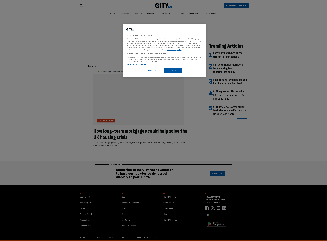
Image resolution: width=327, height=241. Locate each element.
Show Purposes (154, 70)
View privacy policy (174, 50)
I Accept (173, 71)
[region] (164, 50)
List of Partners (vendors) (137, 64)
